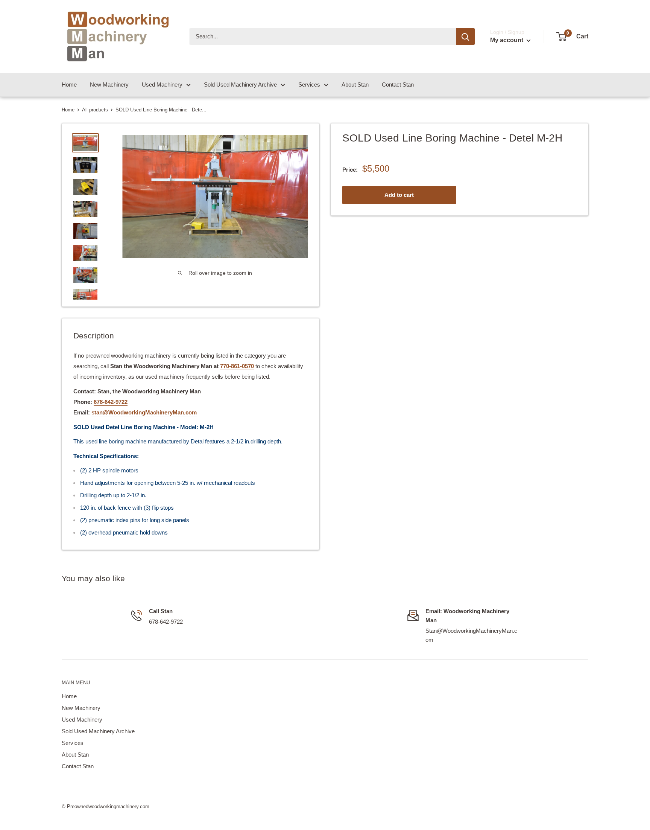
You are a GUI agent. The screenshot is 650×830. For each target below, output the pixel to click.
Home (69, 84)
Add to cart (399, 194)
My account (507, 40)
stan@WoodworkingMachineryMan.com (144, 412)
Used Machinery (162, 84)
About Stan (355, 84)
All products (95, 110)
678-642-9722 (111, 402)
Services (309, 84)
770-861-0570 (237, 366)
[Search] (465, 36)
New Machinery (109, 84)
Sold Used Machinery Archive (240, 84)
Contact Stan (398, 84)
